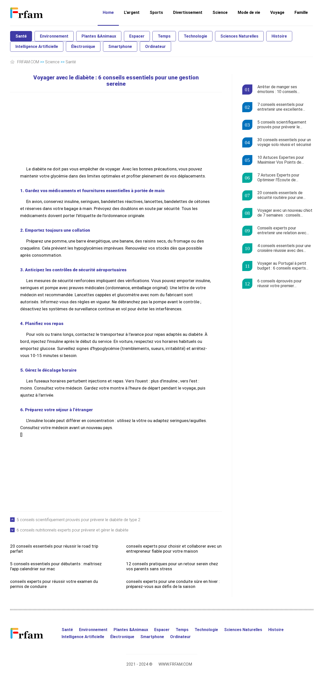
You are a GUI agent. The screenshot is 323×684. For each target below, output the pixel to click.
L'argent (132, 12)
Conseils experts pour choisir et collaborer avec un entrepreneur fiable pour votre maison (174, 549)
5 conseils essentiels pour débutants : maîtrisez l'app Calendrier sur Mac (56, 566)
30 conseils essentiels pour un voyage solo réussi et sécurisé (284, 142)
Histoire (279, 36)
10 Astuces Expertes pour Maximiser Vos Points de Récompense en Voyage (280, 160)
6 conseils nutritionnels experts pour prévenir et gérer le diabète (72, 530)
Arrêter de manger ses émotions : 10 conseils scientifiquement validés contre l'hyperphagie (279, 89)
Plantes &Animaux (99, 36)
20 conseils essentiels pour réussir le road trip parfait (54, 549)
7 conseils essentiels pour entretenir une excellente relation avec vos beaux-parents (280, 107)
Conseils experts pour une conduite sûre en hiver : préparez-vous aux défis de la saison (173, 584)
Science (220, 12)
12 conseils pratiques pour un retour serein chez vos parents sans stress (172, 566)
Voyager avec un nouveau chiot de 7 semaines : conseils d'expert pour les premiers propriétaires (284, 213)
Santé (21, 36)
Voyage (277, 12)
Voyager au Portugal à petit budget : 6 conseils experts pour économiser (281, 266)
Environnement (54, 36)
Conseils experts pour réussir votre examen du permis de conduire (54, 584)
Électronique (83, 46)
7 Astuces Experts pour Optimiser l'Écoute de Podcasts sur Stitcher (278, 178)
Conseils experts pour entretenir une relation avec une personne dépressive (281, 231)
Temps (164, 36)
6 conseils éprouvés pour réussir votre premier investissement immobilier (280, 284)
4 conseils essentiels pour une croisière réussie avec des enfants (284, 248)
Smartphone (120, 46)
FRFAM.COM (28, 62)
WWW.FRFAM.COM (175, 664)
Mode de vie (249, 12)
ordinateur (155, 46)
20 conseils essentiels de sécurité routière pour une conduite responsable (280, 195)
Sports (156, 12)
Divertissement (187, 12)
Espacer (137, 36)
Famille (301, 12)
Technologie (195, 36)
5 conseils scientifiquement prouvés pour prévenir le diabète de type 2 (78, 519)
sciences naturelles (239, 36)
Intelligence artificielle (36, 46)
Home (108, 12)
